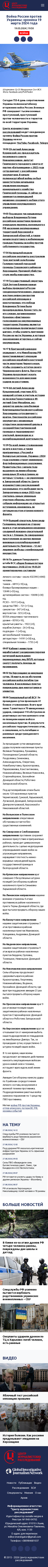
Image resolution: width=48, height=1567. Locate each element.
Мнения (28, 1492)
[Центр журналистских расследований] (15, 5)
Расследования (20, 1487)
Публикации (25, 1482)
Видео (10, 1358)
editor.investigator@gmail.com (24, 1536)
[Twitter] (23, 39)
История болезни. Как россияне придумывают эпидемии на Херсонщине (23, 1438)
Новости (11, 1482)
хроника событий (12, 1111)
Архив (24, 1497)
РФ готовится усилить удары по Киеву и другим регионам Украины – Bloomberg (23, 1178)
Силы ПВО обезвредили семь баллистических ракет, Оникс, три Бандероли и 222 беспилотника (20, 1165)
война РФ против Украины (25, 1105)
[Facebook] (16, 39)
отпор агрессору (12, 1108)
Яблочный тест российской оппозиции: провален (20, 1397)
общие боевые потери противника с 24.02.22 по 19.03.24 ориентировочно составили (23, 567)
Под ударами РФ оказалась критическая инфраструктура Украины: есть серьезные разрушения (23, 1151)
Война (24, 33)
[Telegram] (30, 39)
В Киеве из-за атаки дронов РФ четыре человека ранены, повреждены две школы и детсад (23, 1247)
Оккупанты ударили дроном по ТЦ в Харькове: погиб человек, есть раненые (23, 1339)
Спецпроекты (14, 1492)
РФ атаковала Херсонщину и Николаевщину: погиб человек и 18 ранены (24, 1189)
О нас (38, 1492)
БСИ (33, 1487)
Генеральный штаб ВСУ (22, 697)
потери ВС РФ (29, 1108)
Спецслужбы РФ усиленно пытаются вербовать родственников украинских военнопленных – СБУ (22, 1137)
